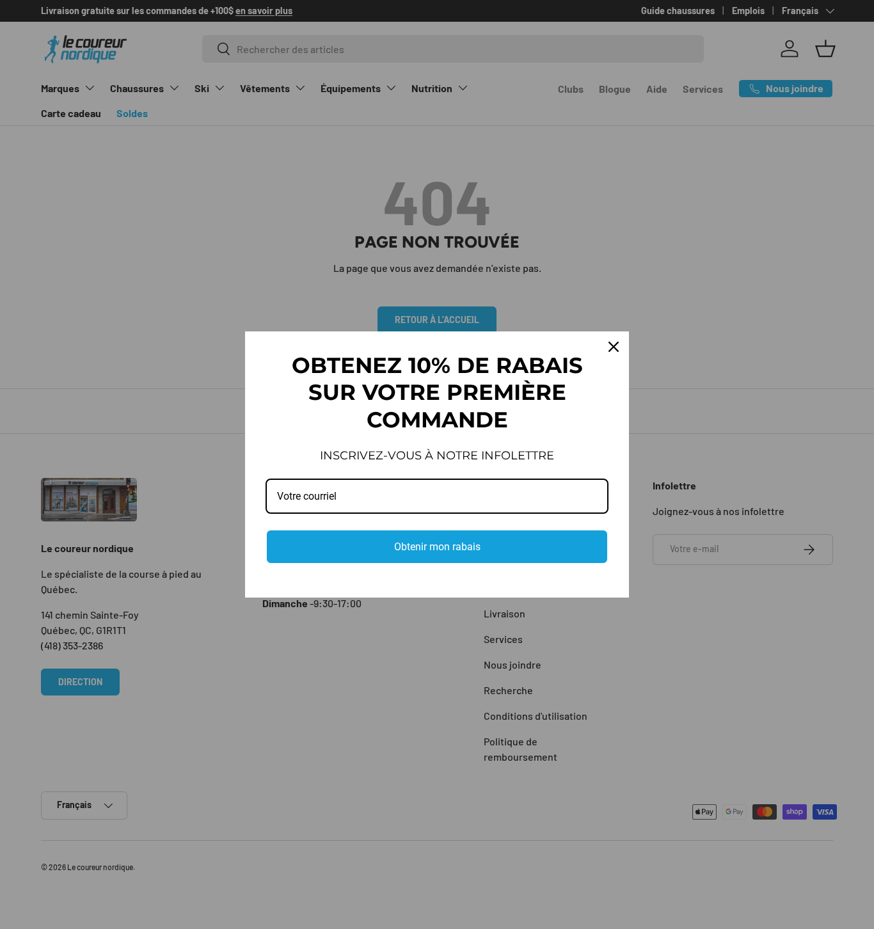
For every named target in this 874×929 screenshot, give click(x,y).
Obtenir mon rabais (437, 547)
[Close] (613, 346)
